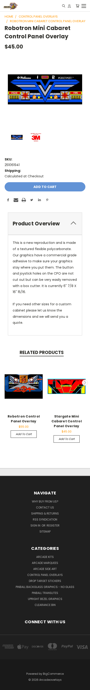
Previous (5, 383)
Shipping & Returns (45, 513)
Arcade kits (45, 557)
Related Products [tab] (42, 352)
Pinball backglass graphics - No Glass (45, 587)
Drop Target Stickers (45, 581)
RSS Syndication (45, 519)
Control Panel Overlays (45, 575)
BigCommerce (53, 674)
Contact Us (45, 507)
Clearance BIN (45, 605)
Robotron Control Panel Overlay (24, 419)
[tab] (45, 223)
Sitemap (45, 531)
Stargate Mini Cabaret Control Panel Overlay (66, 421)
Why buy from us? (45, 501)
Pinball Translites (45, 593)
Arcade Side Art (45, 569)
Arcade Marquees (45, 563)
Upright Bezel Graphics (45, 599)
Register (53, 525)
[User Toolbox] (69, 6)
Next (85, 383)
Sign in (35, 525)
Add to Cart (24, 434)
